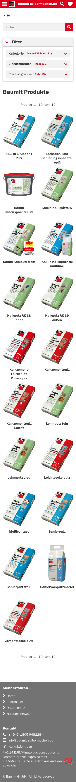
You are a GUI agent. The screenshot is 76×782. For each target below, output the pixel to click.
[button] (70, 4)
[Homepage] (6, 16)
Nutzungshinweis (19, 714)
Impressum (15, 702)
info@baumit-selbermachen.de (30, 740)
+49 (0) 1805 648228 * (26, 734)
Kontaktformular (20, 746)
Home (11, 696)
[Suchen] (69, 27)
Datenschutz (16, 708)
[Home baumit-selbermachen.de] (12, 4)
